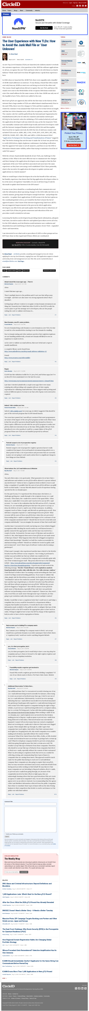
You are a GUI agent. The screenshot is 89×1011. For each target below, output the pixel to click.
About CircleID (82, 2)
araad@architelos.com (9, 261)
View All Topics (65, 108)
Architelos (16, 254)
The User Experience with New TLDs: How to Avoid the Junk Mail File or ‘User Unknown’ (28, 45)
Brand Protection (68, 90)
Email (19, 270)
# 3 (55, 398)
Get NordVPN (16, 245)
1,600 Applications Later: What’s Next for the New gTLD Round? (27, 894)
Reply (6, 315)
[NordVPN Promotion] (44, 34)
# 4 (55, 435)
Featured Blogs (21, 996)
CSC (3, 945)
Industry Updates (38, 996)
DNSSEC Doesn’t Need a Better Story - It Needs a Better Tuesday (27, 910)
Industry (37, 10)
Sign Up (75, 2)
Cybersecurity (67, 41)
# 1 (55, 315)
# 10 (55, 794)
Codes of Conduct (15, 998)
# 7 (55, 639)
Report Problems (16, 315)
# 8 (55, 660)
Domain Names (11, 270)
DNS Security (66, 100)
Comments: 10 (28, 59)
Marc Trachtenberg (7, 966)
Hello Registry (5, 897)
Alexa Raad (8, 254)
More (3, 978)
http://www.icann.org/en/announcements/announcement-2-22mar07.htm (29, 381)
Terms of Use (33, 998)
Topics (9, 10)
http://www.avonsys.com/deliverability (17, 358)
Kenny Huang (5, 934)
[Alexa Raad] (4, 60)
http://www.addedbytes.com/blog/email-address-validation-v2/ (26, 351)
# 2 (55, 361)
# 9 (55, 678)
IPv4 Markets (66, 70)
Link (10, 315)
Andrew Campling (6, 889)
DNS (4, 270)
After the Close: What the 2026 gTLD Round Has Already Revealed (28, 902)
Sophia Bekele (6, 955)
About (9, 994)
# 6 (55, 618)
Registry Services (49, 270)
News (21, 10)
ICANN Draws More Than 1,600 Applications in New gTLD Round (27, 971)
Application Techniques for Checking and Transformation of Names (27, 138)
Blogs (15, 10)
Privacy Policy (25, 998)
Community (29, 10)
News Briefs (30, 996)
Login (70, 2)
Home (4, 10)
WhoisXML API (6, 924)
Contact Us (15, 994)
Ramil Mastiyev (6, 913)
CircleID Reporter (6, 905)
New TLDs (26, 270)
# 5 (55, 461)
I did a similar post (16, 411)
